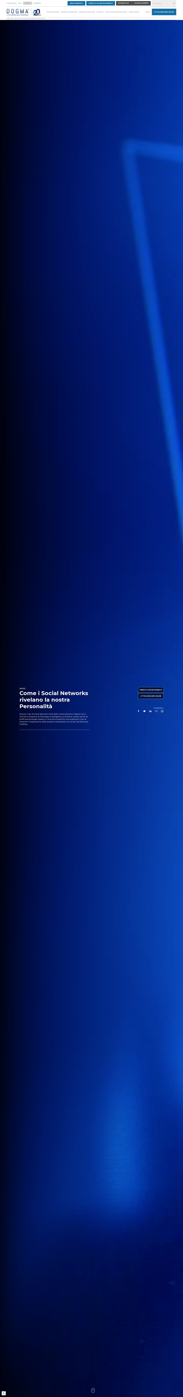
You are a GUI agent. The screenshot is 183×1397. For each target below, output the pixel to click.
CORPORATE (11, 3)
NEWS (148, 12)
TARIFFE (27, 3)
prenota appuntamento (151, 690)
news (16, 18)
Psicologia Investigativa (116, 12)
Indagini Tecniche (87, 12)
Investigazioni (52, 12)
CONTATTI (37, 3)
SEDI (20, 3)
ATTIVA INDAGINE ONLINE (164, 12)
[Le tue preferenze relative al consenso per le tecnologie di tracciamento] (4, 1393)
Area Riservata (76, 3)
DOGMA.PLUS (123, 3)
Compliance (134, 12)
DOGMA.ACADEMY (141, 3)
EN (174, 3)
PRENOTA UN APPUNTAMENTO (101, 3)
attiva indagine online (151, 696)
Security (100, 12)
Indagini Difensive (69, 12)
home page (10, 18)
